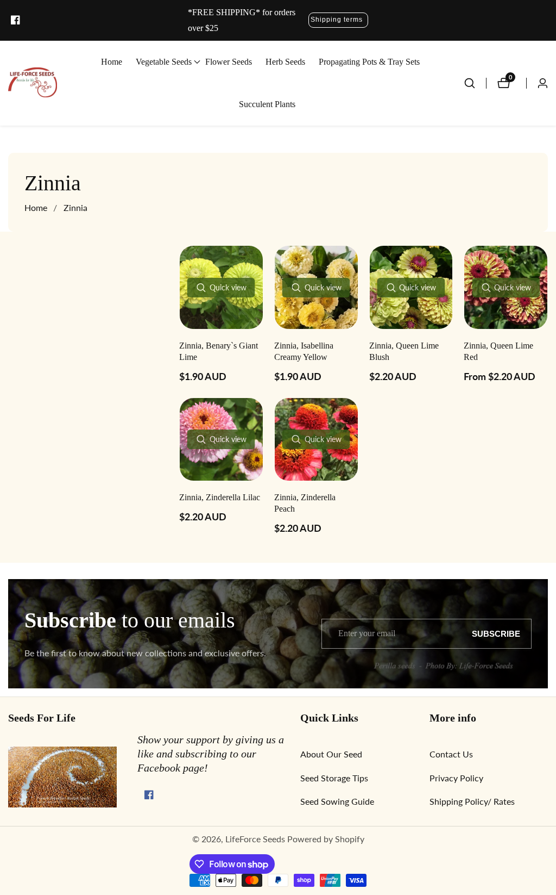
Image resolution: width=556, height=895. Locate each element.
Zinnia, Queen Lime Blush (404, 351)
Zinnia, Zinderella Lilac (219, 497)
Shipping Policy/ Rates (472, 801)
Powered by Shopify (325, 839)
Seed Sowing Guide (337, 801)
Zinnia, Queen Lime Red (498, 351)
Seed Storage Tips (334, 778)
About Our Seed (331, 754)
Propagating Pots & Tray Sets (369, 61)
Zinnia (75, 207)
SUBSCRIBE (496, 633)
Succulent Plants (267, 104)
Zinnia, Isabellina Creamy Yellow (303, 351)
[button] (164, 62)
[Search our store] (475, 83)
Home (111, 61)
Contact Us (451, 754)
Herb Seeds (285, 61)
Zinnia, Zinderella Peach (305, 503)
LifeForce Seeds (255, 839)
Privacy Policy (456, 778)
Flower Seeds (228, 61)
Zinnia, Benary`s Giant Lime (218, 351)
